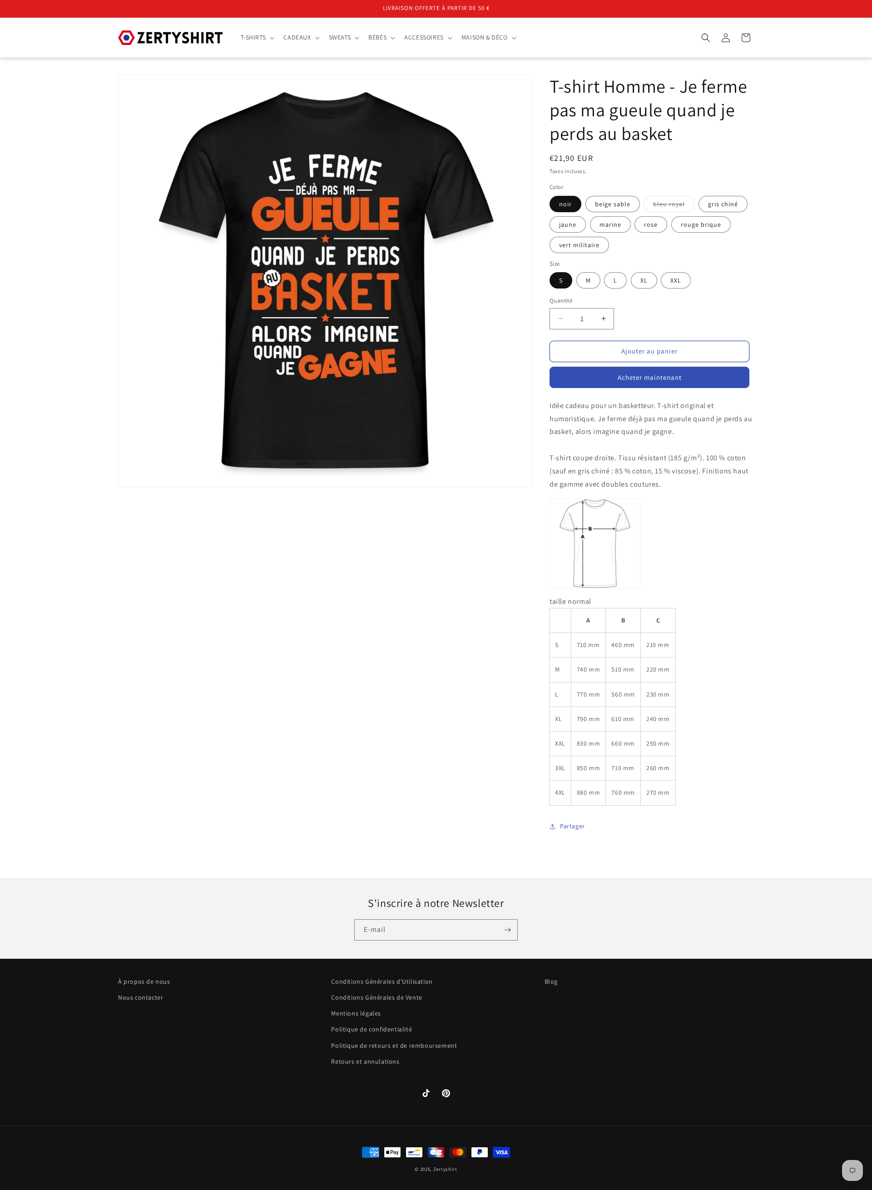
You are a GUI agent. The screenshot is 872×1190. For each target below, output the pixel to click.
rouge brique (701, 224)
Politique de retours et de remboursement (394, 1045)
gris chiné (723, 204)
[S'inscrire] (507, 930)
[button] (256, 37)
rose (651, 224)
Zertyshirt (445, 1169)
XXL (675, 280)
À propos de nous (144, 981)
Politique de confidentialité (371, 1029)
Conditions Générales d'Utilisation (381, 981)
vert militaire (579, 245)
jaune (567, 224)
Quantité (561, 300)
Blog (551, 981)
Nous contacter (140, 997)
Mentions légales (356, 1013)
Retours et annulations (365, 1061)
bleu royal (673, 205)
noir (565, 204)
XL (644, 280)
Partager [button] (572, 826)
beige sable (612, 204)
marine (610, 224)
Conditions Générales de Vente (376, 997)
